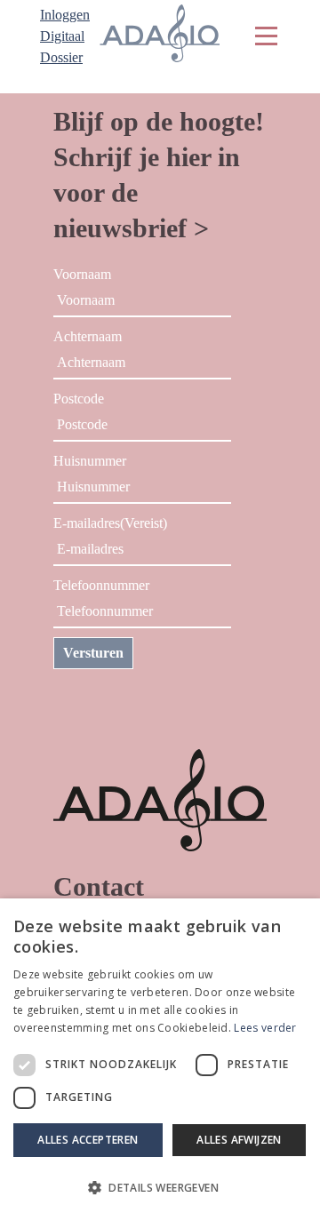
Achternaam (87, 336)
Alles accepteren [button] (87, 1139)
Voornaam (82, 274)
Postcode (78, 398)
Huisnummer (89, 460)
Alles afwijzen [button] (239, 1139)
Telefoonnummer (101, 585)
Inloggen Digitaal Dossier (65, 36)
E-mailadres (110, 523)
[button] (160, 1188)
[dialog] (160, 1059)
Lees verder (265, 1027)
